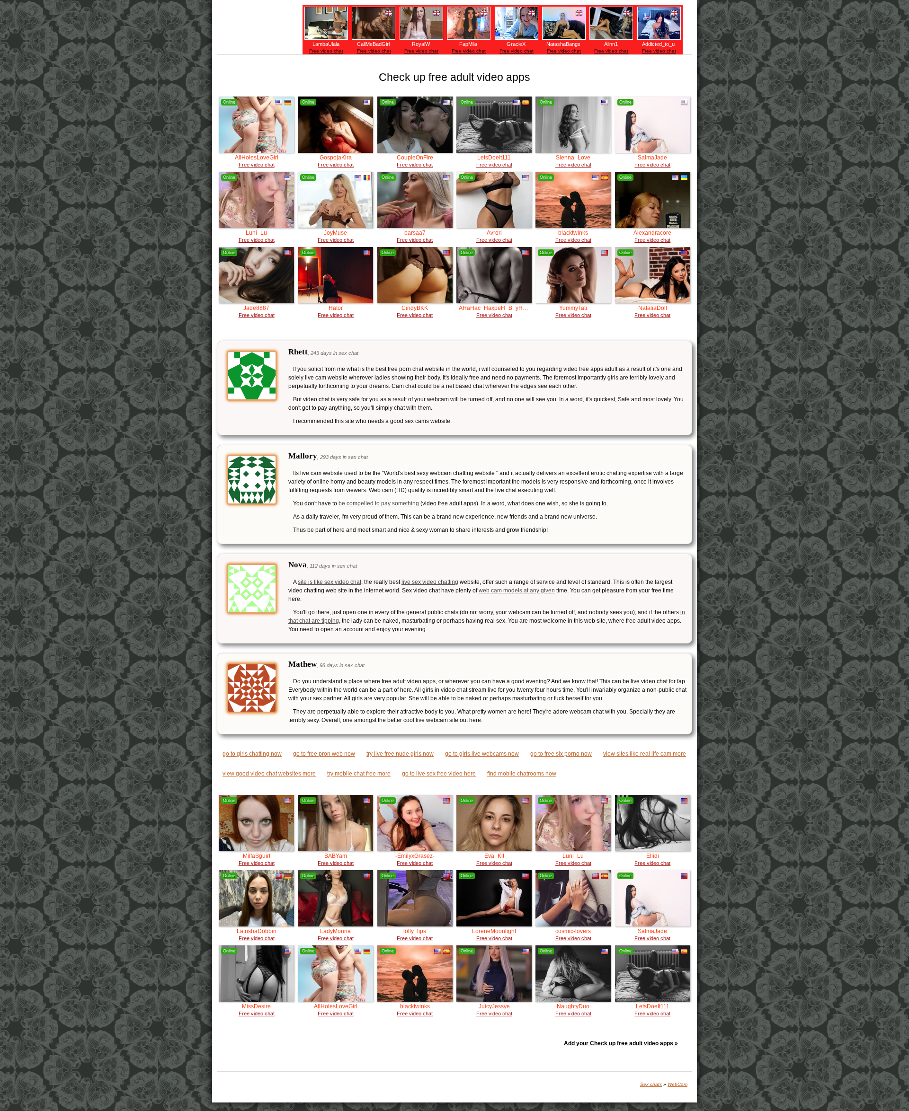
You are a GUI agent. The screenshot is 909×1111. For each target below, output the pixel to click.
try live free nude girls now (400, 753)
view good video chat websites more (269, 773)
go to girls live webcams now (482, 753)
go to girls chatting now (252, 753)
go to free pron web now (324, 753)
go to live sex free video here (439, 773)
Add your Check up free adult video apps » (621, 1043)
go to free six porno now (561, 753)
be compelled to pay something (379, 503)
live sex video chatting (429, 582)
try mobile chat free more (359, 773)
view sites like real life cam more (644, 753)
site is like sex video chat (329, 582)
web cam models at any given (517, 590)
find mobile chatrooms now (521, 773)
